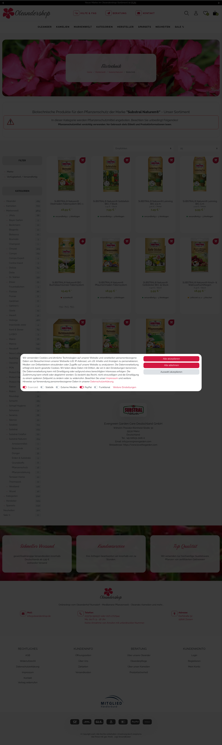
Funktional (104, 387)
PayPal (88, 387)
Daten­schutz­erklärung (101, 381)
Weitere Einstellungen (124, 387)
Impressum (112, 378)
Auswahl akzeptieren (171, 371)
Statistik (49, 387)
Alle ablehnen (171, 365)
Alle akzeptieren (171, 358)
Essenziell (33, 387)
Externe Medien (69, 387)
